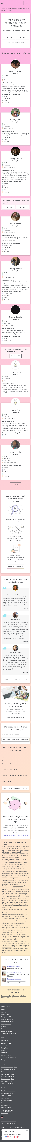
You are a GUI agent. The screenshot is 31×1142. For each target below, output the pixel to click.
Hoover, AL (5, 769)
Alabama (26, 8)
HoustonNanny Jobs (7, 1079)
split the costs (16, 889)
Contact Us (4, 1113)
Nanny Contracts (6, 1024)
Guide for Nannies (6, 1031)
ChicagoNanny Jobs (7, 1072)
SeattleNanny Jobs (7, 1083)
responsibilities (6, 875)
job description (20, 853)
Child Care (23, 996)
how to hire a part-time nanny (11, 948)
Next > (15, 484)
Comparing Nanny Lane (8, 1033)
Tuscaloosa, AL (6, 781)
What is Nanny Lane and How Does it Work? (18, 975)
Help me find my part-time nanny (15, 739)
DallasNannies (5, 1105)
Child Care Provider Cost (8, 1057)
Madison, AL (5, 775)
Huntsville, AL (13, 769)
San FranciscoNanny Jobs (9, 1067)
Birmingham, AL (7, 764)
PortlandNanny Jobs (7, 1076)
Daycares (4, 1052)
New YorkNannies (6, 1098)
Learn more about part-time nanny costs (15, 835)
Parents (3, 1012)
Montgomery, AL (23, 775)
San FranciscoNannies (8, 1091)
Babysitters (15, 996)
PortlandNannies (6, 1100)
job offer (25, 918)
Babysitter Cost (6, 1055)
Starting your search (13, 966)
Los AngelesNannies (7, 1093)
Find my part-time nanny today (15, 679)
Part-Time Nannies (6, 8)
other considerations (14, 898)
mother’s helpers (22, 875)
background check (7, 934)
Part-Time (22, 37)
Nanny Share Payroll (7, 1019)
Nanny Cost (4, 1060)
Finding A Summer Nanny (15, 968)
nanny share (21, 888)
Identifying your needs (14, 972)
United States (17, 8)
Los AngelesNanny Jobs (8, 1069)
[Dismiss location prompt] (27, 1131)
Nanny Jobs (10, 997)
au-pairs (4, 877)
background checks (22, 850)
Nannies (3, 997)
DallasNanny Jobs (6, 1081)
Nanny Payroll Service (7, 1017)
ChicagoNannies (6, 1095)
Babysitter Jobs (6, 996)
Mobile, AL (13, 775)
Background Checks (7, 1021)
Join (26, 3)
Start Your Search (15, 566)
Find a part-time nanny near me (15, 788)
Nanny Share (5, 1014)
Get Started (15, 355)
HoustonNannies (6, 1103)
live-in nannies (14, 877)
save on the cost (18, 886)
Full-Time (8, 37)
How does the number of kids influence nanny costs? (16, 982)
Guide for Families (6, 1029)
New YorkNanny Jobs (7, 1074)
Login (19, 3)
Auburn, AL (5, 758)
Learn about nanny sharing (15, 717)
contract (9, 943)
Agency (3, 1026)
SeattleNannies (6, 1107)
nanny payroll (16, 852)
